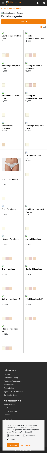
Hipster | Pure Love (10, 239)
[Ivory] (3, 55)
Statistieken (30, 435)
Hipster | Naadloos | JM (10, 330)
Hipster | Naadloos (33, 269)
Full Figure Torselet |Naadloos (33, 67)
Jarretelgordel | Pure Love (34, 126)
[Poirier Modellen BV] (14, 3)
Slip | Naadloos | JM (34, 299)
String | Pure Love (10, 179)
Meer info (26, 445)
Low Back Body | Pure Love (11, 37)
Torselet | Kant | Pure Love (11, 67)
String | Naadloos (33, 239)
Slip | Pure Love (9, 209)
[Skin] (3, 144)
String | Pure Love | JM (33, 156)
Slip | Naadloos (8, 269)
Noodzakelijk (15, 435)
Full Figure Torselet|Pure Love (33, 97)
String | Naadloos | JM (11, 299)
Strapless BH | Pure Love (10, 97)
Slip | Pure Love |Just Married (34, 210)
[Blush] (30, 55)
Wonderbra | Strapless (7, 126)
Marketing (14, 439)
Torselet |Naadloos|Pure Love (34, 37)
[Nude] (7, 55)
